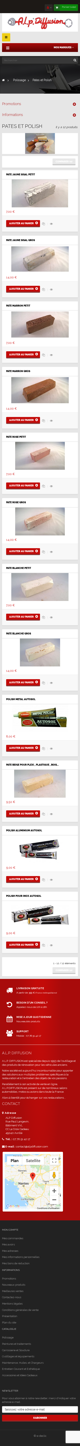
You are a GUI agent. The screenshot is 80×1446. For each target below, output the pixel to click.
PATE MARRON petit (18, 305)
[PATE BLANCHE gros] (40, 652)
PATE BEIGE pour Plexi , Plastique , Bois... (32, 765)
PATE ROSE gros (16, 502)
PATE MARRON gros (18, 371)
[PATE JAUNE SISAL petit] (40, 193)
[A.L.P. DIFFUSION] (40, 22)
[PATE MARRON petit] (40, 324)
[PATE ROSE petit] (40, 455)
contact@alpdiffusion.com (32, 1146)
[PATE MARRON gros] (40, 390)
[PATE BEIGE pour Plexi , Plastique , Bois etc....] (40, 783)
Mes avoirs (8, 1244)
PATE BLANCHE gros (18, 633)
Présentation (9, 1316)
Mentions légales (12, 1303)
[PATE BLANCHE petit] (40, 586)
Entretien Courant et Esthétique (21, 1368)
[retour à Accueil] (3, 80)
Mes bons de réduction (16, 1263)
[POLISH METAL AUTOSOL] (40, 718)
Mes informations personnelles (20, 1257)
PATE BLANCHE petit (18, 568)
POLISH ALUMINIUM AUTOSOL (24, 830)
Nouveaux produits (13, 1284)
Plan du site (9, 1322)
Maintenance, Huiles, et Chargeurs (22, 1362)
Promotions (11, 104)
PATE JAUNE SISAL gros (20, 240)
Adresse (10, 1112)
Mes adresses (10, 1250)
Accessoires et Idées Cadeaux (20, 1375)
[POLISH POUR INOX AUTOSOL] (40, 914)
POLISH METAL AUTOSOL (20, 699)
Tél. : (8, 1139)
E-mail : (10, 1146)
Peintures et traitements (16, 1343)
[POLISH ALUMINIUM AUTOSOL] (40, 849)
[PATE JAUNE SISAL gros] (40, 258)
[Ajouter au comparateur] (44, 223)
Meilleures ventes (12, 1291)
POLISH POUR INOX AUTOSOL (23, 896)
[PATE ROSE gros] (40, 521)
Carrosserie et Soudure (16, 1350)
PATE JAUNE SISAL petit (20, 174)
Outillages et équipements (18, 1356)
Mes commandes (12, 1238)
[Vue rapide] (51, 223)
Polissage (8, 1337)
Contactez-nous (11, 1297)
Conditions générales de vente (20, 1310)
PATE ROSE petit (16, 437)
